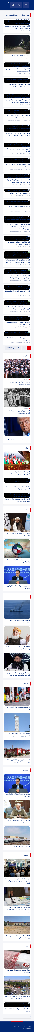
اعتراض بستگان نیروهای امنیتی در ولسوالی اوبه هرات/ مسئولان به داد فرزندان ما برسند (18, 261)
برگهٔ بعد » (10, 347)
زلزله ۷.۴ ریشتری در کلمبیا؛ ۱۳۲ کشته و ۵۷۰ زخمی (17, 1010)
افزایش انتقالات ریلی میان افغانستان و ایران (18, 846)
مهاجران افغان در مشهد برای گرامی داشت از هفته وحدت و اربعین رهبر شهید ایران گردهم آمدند (17, 881)
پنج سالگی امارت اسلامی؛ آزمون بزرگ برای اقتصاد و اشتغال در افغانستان (18, 488)
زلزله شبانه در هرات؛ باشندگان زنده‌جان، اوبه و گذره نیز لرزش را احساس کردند (17, 997)
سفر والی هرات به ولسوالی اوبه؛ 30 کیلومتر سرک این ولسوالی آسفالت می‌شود (18, 116)
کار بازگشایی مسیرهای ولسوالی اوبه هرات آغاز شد (18, 150)
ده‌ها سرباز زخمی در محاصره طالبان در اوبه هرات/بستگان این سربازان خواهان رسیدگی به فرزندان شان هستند (17, 227)
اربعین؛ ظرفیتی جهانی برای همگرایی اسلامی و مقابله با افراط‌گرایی (17, 500)
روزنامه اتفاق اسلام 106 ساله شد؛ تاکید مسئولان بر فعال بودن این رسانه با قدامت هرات (18, 909)
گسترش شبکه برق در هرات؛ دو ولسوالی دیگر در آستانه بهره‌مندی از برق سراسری (17, 101)
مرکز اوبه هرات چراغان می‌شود (21, 55)
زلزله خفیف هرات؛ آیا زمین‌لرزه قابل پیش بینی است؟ (18, 971)
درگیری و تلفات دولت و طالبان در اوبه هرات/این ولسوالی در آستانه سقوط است (17, 308)
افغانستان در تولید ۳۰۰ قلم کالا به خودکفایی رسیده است (18, 821)
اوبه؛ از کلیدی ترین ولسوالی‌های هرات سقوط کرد (17, 292)
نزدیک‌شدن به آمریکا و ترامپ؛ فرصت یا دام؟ (17, 439)
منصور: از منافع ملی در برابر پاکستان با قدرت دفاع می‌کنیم (17, 534)
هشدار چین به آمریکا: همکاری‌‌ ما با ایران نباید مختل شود (18, 587)
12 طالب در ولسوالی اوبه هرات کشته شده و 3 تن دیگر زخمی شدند (17, 323)
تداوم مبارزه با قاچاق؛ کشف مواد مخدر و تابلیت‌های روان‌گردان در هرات (19, 85)
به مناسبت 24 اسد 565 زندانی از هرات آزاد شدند (18, 708)
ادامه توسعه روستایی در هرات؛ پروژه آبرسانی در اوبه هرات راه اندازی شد (17, 27)
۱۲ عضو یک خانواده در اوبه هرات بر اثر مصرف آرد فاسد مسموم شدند (17, 70)
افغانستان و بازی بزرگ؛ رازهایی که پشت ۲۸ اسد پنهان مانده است (18, 412)
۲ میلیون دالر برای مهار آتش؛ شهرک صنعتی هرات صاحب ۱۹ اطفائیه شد (18, 761)
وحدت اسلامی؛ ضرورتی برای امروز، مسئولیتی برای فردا (20, 383)
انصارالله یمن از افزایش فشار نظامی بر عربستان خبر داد (19, 621)
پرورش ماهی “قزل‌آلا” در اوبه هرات (20, 193)
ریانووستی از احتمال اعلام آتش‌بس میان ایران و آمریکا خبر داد (17, 561)
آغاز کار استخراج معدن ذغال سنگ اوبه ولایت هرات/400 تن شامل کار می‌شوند (18, 181)
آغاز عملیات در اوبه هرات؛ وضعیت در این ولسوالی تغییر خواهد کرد (19, 243)
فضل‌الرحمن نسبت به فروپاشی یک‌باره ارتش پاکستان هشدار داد (17, 647)
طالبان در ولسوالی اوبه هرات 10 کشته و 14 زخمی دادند (18, 339)
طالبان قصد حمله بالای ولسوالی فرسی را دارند (18, 207)
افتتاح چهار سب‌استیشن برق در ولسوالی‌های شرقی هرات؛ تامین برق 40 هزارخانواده (17, 134)
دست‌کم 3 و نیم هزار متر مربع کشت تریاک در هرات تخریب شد (17, 165)
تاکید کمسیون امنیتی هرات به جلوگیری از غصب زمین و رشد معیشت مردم (18, 734)
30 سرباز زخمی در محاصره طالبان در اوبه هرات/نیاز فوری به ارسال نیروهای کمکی (18, 277)
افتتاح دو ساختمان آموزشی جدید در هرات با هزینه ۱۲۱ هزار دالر (18, 937)
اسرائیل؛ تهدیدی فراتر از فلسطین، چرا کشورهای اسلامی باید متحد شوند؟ (19, 473)
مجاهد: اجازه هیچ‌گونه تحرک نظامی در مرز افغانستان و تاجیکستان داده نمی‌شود (18, 674)
